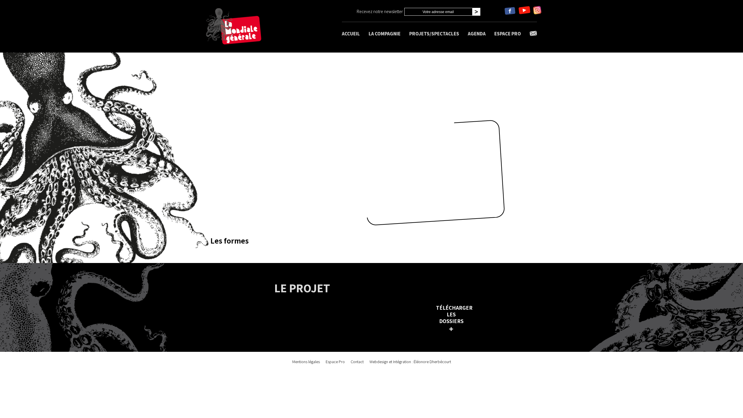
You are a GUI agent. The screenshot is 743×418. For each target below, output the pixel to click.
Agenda (477, 34)
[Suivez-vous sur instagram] (537, 10)
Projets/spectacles (434, 34)
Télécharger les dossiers (452, 318)
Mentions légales (306, 361)
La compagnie (385, 34)
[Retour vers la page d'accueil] (233, 26)
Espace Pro (507, 34)
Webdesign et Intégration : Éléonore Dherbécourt (410, 361)
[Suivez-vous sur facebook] (510, 11)
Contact (357, 361)
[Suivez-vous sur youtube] (524, 10)
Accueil (351, 34)
